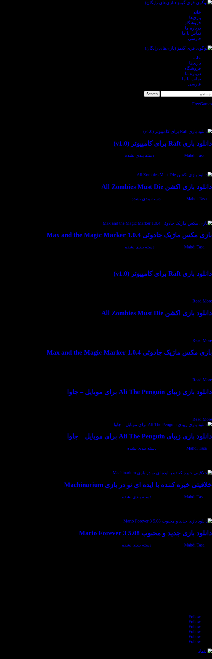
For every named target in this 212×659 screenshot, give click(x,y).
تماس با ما (191, 33)
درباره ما (193, 28)
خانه (197, 12)
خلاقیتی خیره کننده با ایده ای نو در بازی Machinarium (138, 484)
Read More (202, 301)
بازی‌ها (195, 17)
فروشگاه (192, 22)
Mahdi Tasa (194, 155)
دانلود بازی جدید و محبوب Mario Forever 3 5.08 (145, 533)
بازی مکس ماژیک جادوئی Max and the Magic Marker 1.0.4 (129, 235)
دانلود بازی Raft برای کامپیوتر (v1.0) (162, 143)
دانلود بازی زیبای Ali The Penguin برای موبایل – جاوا (139, 391)
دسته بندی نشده (139, 155)
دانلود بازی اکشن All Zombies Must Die (156, 186)
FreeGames (202, 103)
